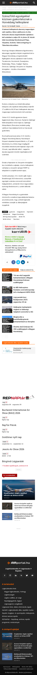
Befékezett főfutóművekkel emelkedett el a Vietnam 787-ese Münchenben (24, 516)
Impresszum (6, 667)
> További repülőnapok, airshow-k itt (15, 466)
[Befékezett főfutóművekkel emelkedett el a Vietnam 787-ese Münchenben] (7, 516)
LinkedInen (9, 241)
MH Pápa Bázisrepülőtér (10, 216)
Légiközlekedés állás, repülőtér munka (15, 343)
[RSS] (21, 575)
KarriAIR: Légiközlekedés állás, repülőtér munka (17, 610)
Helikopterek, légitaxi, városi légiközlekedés (7, 291)
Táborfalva (16, 219)
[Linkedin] (16, 575)
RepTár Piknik (9, 425)
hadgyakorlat (21, 212)
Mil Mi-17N (22, 216)
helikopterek (6, 214)
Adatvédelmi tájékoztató (26, 669)
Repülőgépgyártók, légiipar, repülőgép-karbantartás (8, 320)
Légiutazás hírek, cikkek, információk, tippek (16, 607)
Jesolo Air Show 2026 (13, 449)
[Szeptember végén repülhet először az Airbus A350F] (18, 490)
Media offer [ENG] (27, 667)
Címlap (4, 7)
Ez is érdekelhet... (9, 475)
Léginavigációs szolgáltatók (13, 604)
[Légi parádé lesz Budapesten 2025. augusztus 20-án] (7, 299)
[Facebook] (5, 575)
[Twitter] (27, 575)
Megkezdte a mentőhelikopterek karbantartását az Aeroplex (24, 319)
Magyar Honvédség (18, 214)
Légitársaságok (9, 595)
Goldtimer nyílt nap (12, 437)
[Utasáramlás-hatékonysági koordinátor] (8, 350)
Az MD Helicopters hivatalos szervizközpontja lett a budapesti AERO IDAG (24, 289)
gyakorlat (12, 212)
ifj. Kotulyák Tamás (13, 26)
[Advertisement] (18, 542)
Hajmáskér (30, 212)
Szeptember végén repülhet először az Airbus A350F (15, 494)
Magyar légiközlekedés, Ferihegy (15, 592)
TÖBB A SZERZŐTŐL (27, 270)
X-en (20, 241)
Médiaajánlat (16, 667)
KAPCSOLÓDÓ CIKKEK (10, 270)
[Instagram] (10, 575)
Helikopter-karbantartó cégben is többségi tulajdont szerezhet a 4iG (23, 309)
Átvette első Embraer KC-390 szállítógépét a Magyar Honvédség (24, 329)
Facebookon (18, 239)
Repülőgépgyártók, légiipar (13, 601)
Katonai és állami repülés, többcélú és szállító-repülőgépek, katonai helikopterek (16, 8)
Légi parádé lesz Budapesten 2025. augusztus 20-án (20, 299)
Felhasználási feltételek (10, 669)
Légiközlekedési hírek (9, 589)
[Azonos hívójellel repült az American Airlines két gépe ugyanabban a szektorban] (7, 506)
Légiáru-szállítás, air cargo (13, 598)
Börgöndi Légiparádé (13, 461)
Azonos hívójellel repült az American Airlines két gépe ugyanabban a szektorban (23, 506)
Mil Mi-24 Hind (7, 219)
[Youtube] (32, 575)
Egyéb (4, 302)
